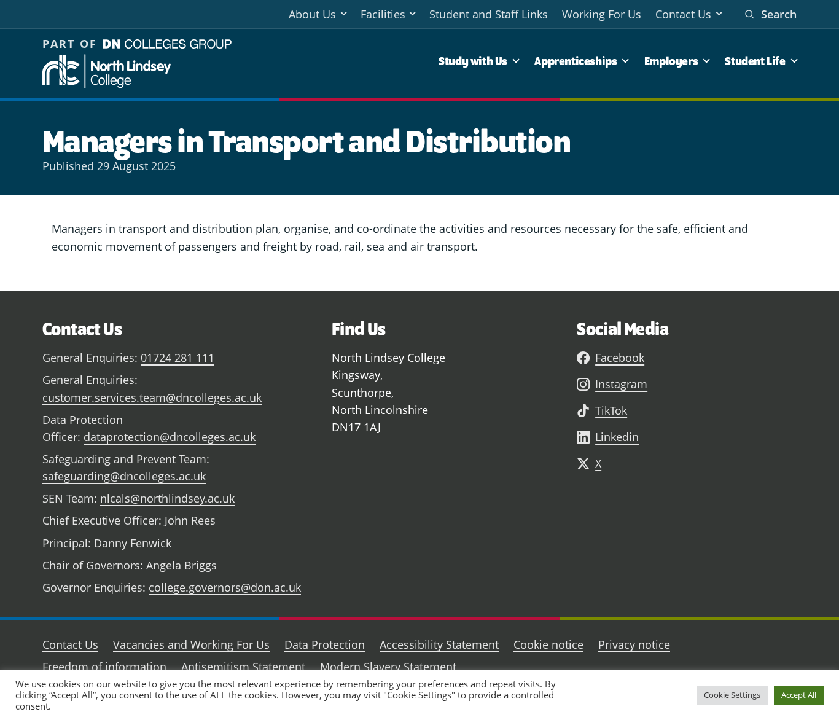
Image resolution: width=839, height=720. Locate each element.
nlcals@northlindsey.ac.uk (167, 498)
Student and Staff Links (488, 14)
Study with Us (473, 61)
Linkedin (617, 436)
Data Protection (324, 644)
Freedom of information (104, 666)
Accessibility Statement (439, 644)
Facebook (619, 357)
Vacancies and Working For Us (191, 644)
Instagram (621, 384)
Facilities (383, 14)
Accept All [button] (798, 694)
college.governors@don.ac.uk (225, 587)
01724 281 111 (177, 357)
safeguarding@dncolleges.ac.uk (124, 476)
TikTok (611, 410)
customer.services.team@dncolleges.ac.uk (152, 397)
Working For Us (601, 14)
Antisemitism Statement (243, 666)
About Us (312, 14)
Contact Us (683, 14)
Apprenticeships (575, 61)
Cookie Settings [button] (732, 694)
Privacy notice (634, 644)
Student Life (755, 61)
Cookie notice (548, 644)
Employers (671, 61)
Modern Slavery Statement (388, 666)
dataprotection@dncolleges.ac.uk (170, 436)
